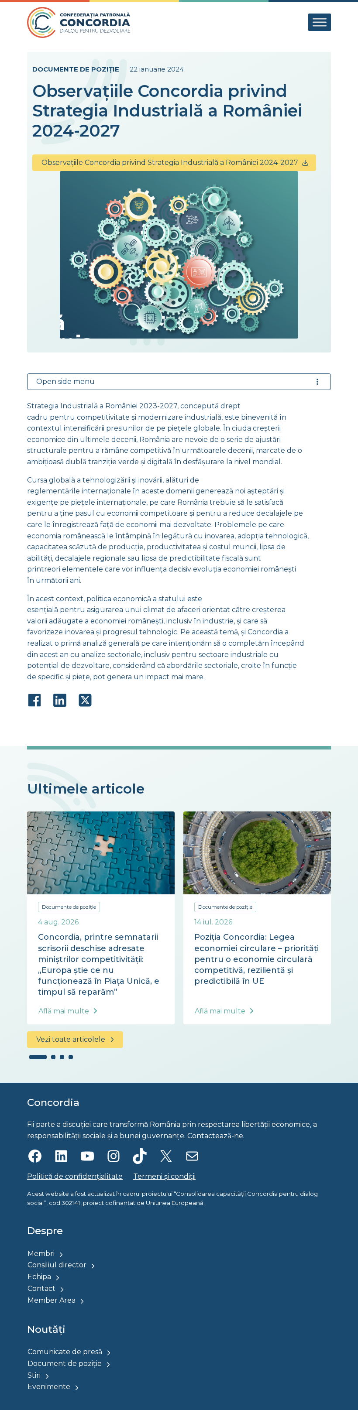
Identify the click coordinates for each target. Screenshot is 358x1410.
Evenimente (49, 1387)
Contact (41, 1288)
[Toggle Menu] (320, 22)
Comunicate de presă (65, 1352)
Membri (41, 1253)
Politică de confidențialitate (75, 1176)
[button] (38, 1057)
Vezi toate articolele (70, 1039)
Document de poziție (65, 1363)
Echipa (39, 1277)
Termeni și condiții (164, 1176)
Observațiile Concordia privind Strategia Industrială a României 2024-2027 (169, 162)
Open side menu (65, 381)
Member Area (52, 1300)
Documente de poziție (75, 69)
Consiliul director (57, 1265)
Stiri (34, 1375)
